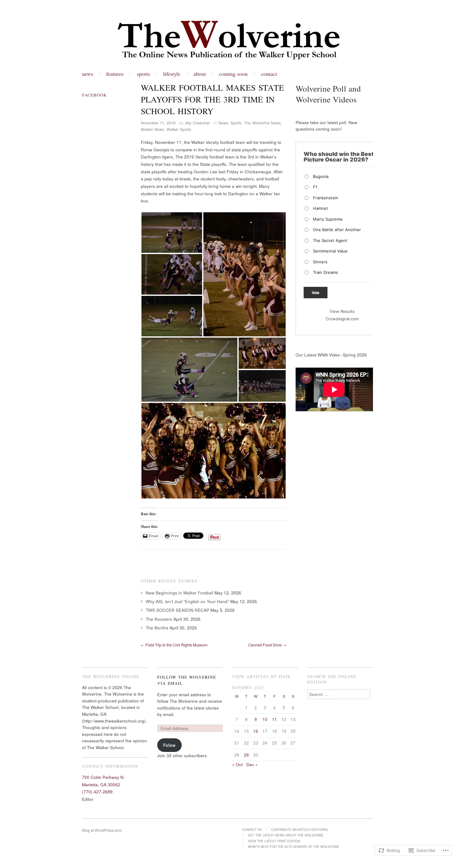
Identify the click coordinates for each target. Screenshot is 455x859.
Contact (269, 73)
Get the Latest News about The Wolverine (285, 835)
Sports (143, 73)
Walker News (152, 129)
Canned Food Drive (267, 645)
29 (246, 755)
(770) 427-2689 (97, 792)
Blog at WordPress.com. (102, 830)
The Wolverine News (262, 123)
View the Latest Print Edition (274, 841)
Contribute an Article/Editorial (299, 829)
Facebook (94, 95)
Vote (315, 292)
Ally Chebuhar (197, 123)
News (87, 73)
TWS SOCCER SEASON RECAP (177, 610)
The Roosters (159, 619)
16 (255, 731)
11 (274, 719)
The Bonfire (157, 628)
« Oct (237, 764)
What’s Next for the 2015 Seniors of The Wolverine (293, 846)
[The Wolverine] (227, 41)
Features (115, 73)
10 (264, 719)
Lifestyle (171, 73)
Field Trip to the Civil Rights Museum (174, 645)
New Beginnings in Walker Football (179, 593)
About (199, 73)
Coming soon (233, 73)
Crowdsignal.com (342, 318)
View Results (342, 311)
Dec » (252, 764)
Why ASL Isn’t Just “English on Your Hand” (187, 601)
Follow (169, 745)
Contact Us (252, 829)
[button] (172, 232)
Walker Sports (179, 129)
